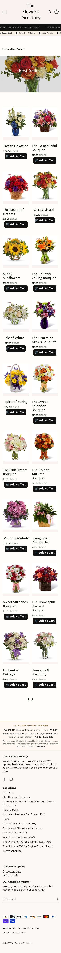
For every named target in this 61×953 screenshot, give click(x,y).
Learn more (40, 746)
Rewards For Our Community (19, 823)
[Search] (49, 12)
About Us (8, 792)
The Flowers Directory (30, 12)
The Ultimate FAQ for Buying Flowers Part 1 (27, 841)
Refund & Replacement (14, 932)
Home (5, 49)
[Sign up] (56, 899)
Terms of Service (12, 851)
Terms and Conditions (28, 928)
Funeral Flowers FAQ (15, 832)
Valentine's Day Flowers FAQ (19, 837)
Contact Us (11, 875)
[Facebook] (4, 779)
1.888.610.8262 (13, 871)
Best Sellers (18, 49)
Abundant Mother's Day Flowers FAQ (24, 814)
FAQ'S (6, 819)
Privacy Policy (9, 928)
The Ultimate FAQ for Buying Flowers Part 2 (28, 846)
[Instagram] (11, 779)
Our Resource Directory (16, 797)
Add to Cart (16, 156)
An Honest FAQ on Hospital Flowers (23, 828)
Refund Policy (11, 809)
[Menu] (4, 12)
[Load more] (30, 699)
